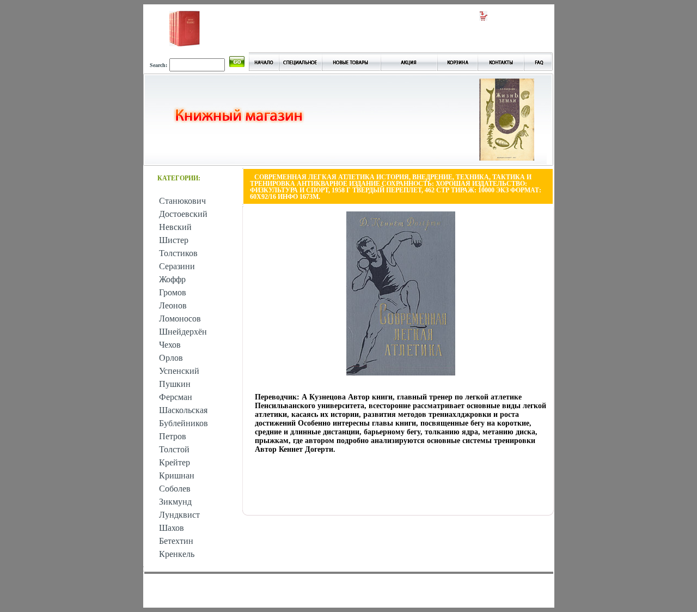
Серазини (177, 266)
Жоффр (172, 279)
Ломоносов (180, 318)
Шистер (173, 240)
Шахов (171, 527)
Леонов (173, 305)
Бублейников (183, 423)
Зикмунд (175, 501)
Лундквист (179, 514)
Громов (172, 292)
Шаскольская (183, 410)
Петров (172, 436)
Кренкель (176, 554)
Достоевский (183, 214)
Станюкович (182, 200)
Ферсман (175, 397)
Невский (175, 227)
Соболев (175, 488)
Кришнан (176, 475)
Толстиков (178, 253)
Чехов (170, 344)
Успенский (179, 370)
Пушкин (175, 384)
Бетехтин (176, 541)
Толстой (174, 449)
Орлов (171, 357)
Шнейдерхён (183, 331)
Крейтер (174, 462)
